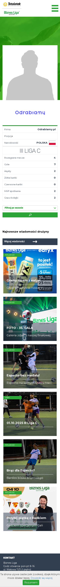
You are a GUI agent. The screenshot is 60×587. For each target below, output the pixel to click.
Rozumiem (31, 582)
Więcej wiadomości (14, 241)
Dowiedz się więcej (41, 577)
